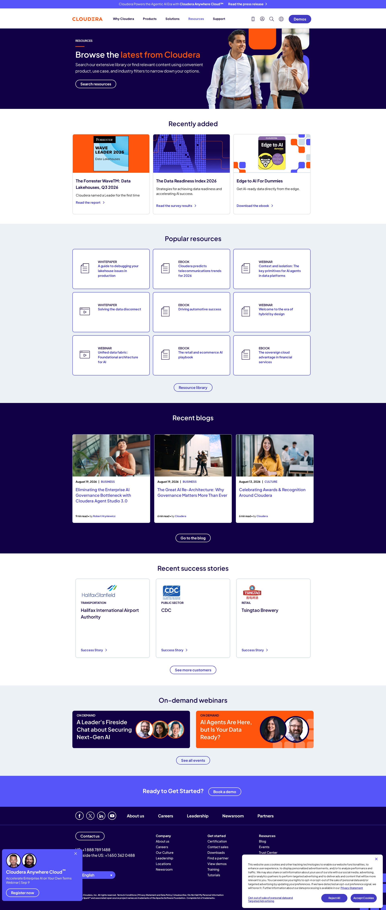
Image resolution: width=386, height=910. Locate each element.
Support (219, 18)
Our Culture (164, 852)
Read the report (88, 202)
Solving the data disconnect (119, 309)
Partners (266, 815)
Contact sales (217, 847)
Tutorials (213, 875)
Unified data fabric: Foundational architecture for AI (118, 357)
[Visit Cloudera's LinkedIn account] (101, 816)
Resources (196, 18)
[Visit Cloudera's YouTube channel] (112, 816)
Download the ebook (253, 205)
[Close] (376, 859)
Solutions (172, 18)
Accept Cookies (363, 898)
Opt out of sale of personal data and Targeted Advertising (270, 899)
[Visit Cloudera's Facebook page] (79, 816)
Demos (300, 19)
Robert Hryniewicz (104, 516)
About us (135, 815)
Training (213, 869)
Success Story (92, 650)
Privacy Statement (352, 888)
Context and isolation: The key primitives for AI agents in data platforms (280, 271)
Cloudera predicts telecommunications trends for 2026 (199, 271)
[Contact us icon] (253, 19)
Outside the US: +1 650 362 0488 (105, 855)
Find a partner (218, 858)
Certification (217, 841)
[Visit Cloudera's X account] (90, 816)
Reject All (334, 898)
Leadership (197, 815)
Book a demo (224, 791)
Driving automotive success (199, 309)
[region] (312, 881)
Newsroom (233, 815)
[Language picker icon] (281, 20)
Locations (163, 864)
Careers (165, 815)
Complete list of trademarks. (201, 898)
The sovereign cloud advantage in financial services (275, 357)
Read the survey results (174, 205)
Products (150, 18)
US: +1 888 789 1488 (92, 849)
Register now (22, 892)
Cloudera (180, 516)
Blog (262, 841)
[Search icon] (271, 19)
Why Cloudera (123, 18)
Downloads (216, 852)
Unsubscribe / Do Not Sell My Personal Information (199, 895)
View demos (217, 864)
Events (264, 847)
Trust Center (268, 852)
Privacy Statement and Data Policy (155, 895)
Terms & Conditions (127, 895)
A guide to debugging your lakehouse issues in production (118, 271)
